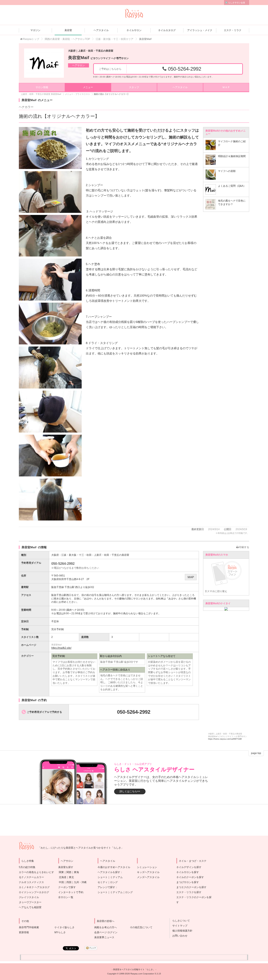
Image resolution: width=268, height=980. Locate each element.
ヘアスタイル (101, 30)
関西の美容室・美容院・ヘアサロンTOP (67, 39)
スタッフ (134, 87)
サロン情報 (42, 87)
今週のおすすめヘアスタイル (114, 867)
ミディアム (116, 877)
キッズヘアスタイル (148, 872)
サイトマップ (178, 925)
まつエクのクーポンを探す (191, 887)
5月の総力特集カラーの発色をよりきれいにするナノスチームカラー (36, 872)
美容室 (68, 30)
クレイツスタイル (29, 897)
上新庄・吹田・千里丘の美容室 (111, 554)
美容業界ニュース (104, 937)
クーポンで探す (67, 887)
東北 (71, 877)
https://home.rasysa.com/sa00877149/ (225, 739)
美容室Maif (98, 57)
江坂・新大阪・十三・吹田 (76, 554)
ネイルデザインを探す (188, 867)
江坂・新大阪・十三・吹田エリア (114, 39)
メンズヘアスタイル (148, 877)
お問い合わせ (178, 935)
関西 (68, 872)
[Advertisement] (134, 820)
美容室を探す (65, 867)
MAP (191, 577)
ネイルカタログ (167, 30)
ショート (103, 877)
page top (256, 753)
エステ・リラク (232, 30)
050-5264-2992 (183, 69)
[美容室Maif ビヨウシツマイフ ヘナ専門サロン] (44, 63)
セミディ (103, 882)
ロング (114, 882)
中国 (61, 882)
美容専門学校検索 (29, 927)
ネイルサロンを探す (187, 872)
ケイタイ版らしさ (64, 927)
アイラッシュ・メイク (199, 30)
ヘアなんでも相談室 (30, 907)
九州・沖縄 (80, 882)
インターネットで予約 (70, 892)
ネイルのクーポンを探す (190, 877)
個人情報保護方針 (181, 930)
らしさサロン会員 (236, 2)
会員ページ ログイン (105, 932)
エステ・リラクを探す (188, 892)
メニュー (88, 87)
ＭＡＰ (226, 87)
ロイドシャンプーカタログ (34, 892)
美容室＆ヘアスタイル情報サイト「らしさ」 (134, 969)
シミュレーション (147, 867)
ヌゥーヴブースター (30, 902)
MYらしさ (60, 932)
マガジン (35, 30)
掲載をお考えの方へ (105, 927)
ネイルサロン (134, 30)
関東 (61, 872)
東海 (76, 872)
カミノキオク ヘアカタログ (34, 887)
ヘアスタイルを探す (109, 872)
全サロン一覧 (65, 897)
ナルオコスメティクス (31, 882)
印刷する (243, 547)
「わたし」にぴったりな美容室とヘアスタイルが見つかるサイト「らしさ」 (81, 847)
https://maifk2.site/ (61, 647)
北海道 (62, 877)
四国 (68, 882)
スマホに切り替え (216, 591)
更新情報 (24, 932)
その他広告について (141, 927)
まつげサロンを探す (187, 882)
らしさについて (180, 920)
